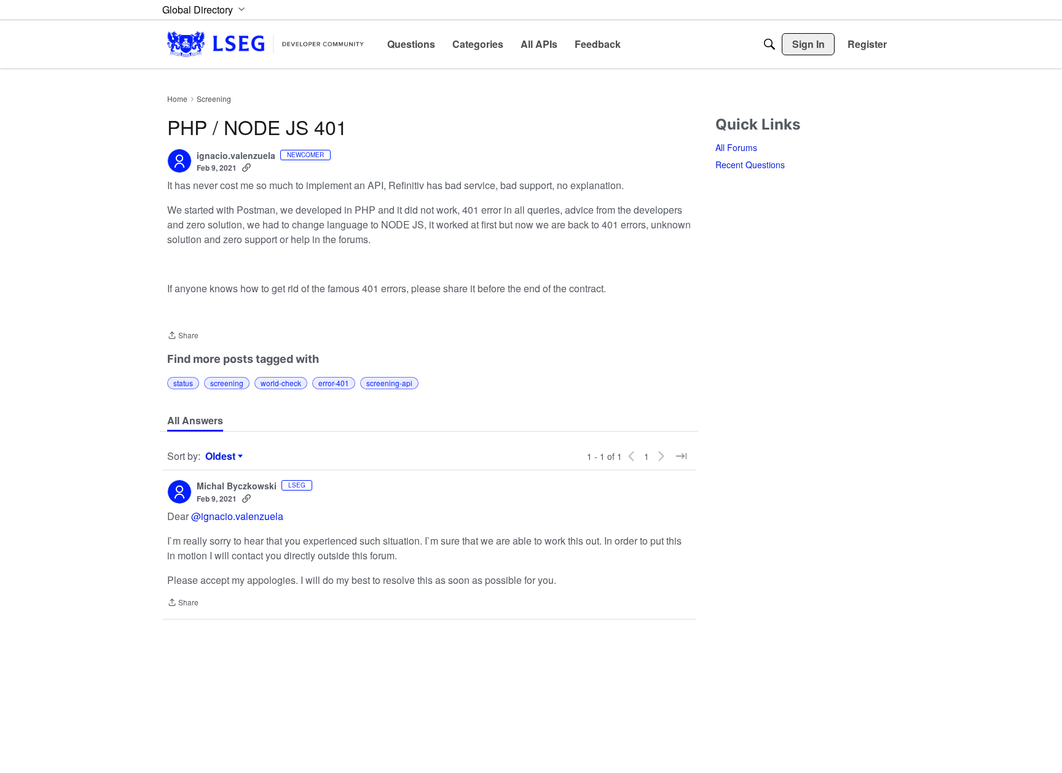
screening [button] (226, 383)
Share (183, 336)
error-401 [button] (333, 383)
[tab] (195, 420)
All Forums (736, 147)
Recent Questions (750, 164)
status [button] (183, 383)
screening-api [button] (389, 383)
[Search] (769, 44)
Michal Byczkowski (237, 486)
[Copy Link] (246, 167)
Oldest (221, 456)
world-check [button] (281, 383)
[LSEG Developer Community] (265, 43)
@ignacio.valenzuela (237, 516)
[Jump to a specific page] (681, 456)
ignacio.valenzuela (236, 155)
